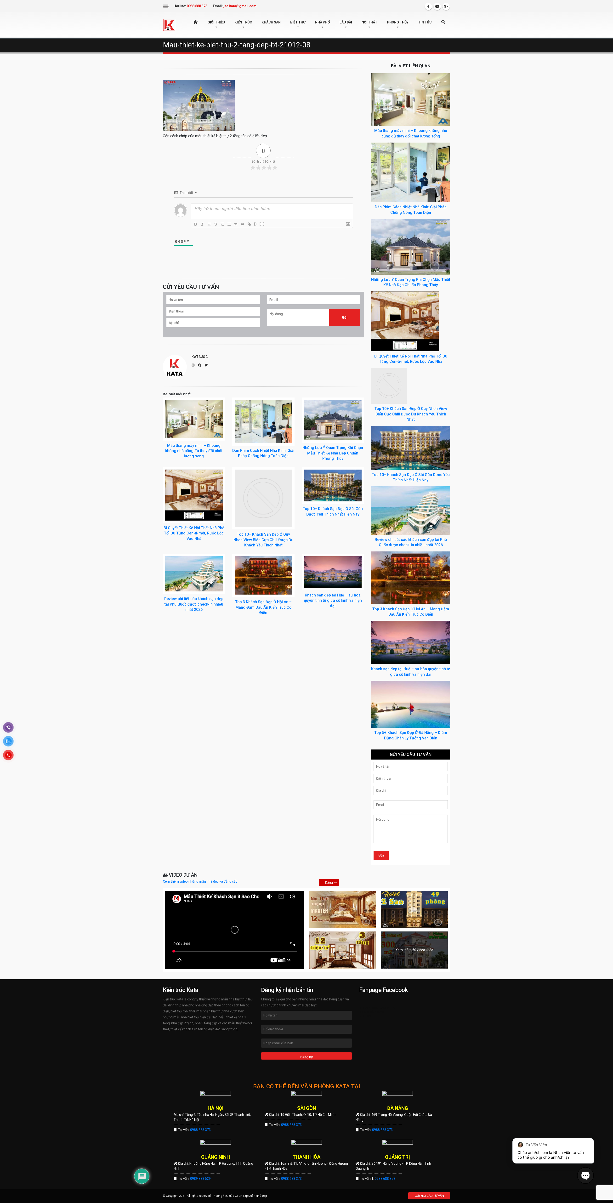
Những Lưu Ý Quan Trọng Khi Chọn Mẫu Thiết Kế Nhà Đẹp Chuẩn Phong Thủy (332, 453)
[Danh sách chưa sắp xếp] (229, 224)
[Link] (249, 224)
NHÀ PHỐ (322, 22)
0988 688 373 (200, 1130)
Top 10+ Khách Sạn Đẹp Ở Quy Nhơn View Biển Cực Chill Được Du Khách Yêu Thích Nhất (263, 539)
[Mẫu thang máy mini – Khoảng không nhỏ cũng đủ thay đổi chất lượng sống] (194, 419)
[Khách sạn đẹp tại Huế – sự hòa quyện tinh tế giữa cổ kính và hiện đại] (333, 572)
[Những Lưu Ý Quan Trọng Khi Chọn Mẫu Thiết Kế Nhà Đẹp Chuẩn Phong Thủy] (333, 420)
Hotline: (190, 6)
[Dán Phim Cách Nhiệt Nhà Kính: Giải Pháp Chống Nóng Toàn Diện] (263, 421)
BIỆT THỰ (298, 22)
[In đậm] (195, 224)
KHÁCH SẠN (271, 22)
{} (255, 224)
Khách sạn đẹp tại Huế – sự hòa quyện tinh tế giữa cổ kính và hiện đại (333, 600)
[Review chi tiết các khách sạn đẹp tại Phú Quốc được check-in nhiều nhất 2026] (194, 574)
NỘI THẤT (369, 22)
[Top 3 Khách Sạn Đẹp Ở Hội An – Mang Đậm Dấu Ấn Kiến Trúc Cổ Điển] (263, 575)
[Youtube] (437, 6)
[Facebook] (428, 6)
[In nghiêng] (202, 224)
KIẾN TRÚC (243, 22)
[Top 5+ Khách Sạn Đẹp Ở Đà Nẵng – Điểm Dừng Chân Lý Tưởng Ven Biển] (410, 704)
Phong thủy (398, 22)
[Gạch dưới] (209, 224)
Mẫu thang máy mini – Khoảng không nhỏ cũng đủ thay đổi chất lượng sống (193, 451)
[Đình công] (215, 224)
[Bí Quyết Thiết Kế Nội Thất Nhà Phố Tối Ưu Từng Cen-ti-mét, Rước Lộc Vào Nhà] (194, 495)
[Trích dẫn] (236, 224)
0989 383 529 (200, 1178)
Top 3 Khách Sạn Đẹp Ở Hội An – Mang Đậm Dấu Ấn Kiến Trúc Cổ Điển (263, 607)
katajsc (200, 357)
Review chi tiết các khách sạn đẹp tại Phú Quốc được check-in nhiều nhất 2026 (193, 604)
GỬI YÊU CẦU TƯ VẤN (429, 1195)
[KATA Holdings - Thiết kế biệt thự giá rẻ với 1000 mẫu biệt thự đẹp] (169, 25)
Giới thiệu (216, 22)
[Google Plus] (446, 6)
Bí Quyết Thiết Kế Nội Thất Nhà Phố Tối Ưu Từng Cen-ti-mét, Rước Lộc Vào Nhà (194, 533)
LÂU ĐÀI (346, 22)
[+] (262, 224)
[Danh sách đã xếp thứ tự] (222, 224)
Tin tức (425, 22)
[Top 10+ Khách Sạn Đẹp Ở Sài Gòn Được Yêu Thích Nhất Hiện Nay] (333, 485)
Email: (234, 6)
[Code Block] (242, 224)
